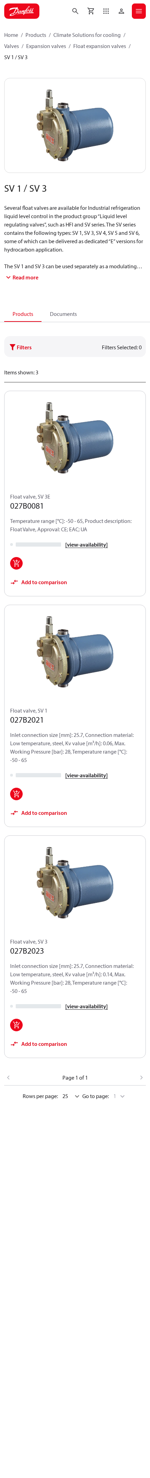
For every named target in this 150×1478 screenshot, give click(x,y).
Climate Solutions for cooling (87, 34)
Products (35, 34)
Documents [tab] (63, 313)
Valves (11, 45)
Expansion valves (46, 45)
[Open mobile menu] (139, 11)
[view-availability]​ (86, 544)
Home (11, 34)
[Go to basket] (90, 11)
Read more (25, 277)
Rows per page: (40, 1095)
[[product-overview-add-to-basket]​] (16, 563)
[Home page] (21, 11)
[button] (106, 11)
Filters (24, 347)
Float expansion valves (99, 45)
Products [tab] (23, 313)
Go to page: (95, 1095)
